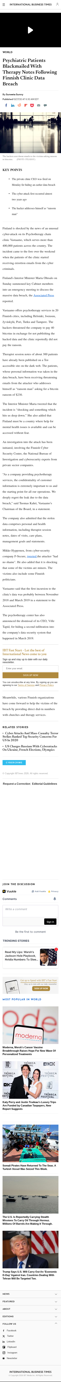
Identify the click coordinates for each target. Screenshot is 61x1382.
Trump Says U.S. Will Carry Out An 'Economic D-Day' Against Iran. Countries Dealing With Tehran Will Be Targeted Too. (30, 1275)
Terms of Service (26, 685)
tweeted (32, 556)
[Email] (39, 105)
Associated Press (43, 295)
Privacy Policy (46, 685)
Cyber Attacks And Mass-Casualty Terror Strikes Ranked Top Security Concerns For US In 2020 (30, 737)
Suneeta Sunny (14, 94)
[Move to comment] (45, 105)
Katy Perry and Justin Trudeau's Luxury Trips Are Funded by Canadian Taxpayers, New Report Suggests (29, 1105)
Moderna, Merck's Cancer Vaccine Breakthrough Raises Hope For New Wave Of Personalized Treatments (29, 1051)
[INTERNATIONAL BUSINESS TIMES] (31, 5)
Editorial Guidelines (44, 783)
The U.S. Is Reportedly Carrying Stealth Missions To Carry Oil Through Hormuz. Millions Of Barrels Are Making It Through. (28, 1220)
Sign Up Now (41, 988)
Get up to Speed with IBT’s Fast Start (39, 980)
